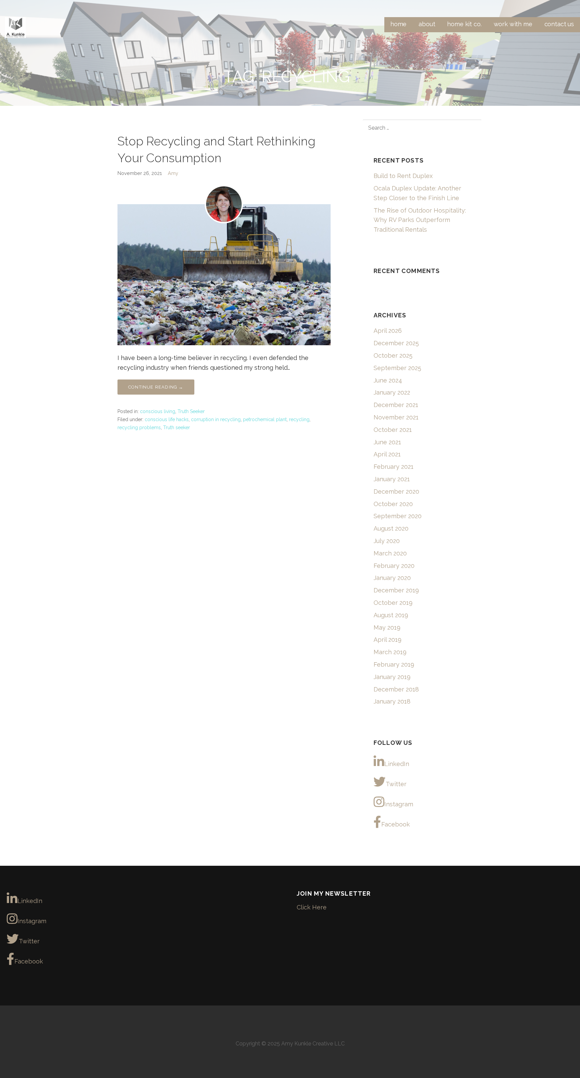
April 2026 (388, 330)
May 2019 (387, 627)
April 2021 (387, 454)
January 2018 (392, 701)
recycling (299, 419)
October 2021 (393, 429)
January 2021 (392, 479)
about (427, 24)
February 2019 (394, 664)
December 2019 (396, 590)
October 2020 (393, 503)
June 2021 (387, 442)
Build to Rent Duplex (403, 175)
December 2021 (396, 404)
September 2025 (397, 367)
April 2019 (387, 639)
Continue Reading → (156, 387)
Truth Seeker (191, 411)
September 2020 (398, 516)
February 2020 (394, 565)
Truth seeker (176, 427)
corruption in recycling (216, 419)
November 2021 (396, 417)
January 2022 (392, 392)
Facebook (395, 824)
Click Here (312, 907)
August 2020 (391, 528)
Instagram (398, 804)
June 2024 (388, 380)
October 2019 (393, 602)
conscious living (157, 411)
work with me (513, 24)
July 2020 (387, 540)
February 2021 (394, 466)
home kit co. (464, 24)
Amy (173, 173)
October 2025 (393, 355)
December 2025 (396, 343)
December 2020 (396, 491)
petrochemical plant (265, 419)
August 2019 (391, 615)
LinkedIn (396, 763)
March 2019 (390, 652)
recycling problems (139, 427)
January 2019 (392, 676)
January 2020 (392, 577)
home (398, 24)
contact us (559, 24)
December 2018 (396, 689)
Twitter (396, 784)
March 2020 (390, 553)
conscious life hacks (167, 419)
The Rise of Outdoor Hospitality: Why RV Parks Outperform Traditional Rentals (420, 220)
